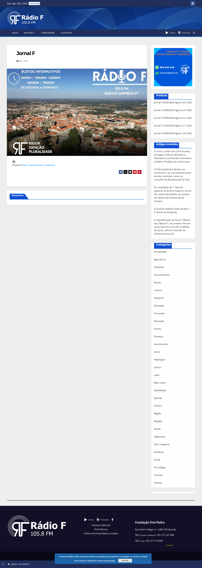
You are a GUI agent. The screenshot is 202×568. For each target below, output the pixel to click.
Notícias (29, 33)
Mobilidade (160, 390)
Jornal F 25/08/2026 (164, 102)
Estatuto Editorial (101, 525)
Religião (158, 421)
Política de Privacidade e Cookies (101, 533)
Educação (159, 321)
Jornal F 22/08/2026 (164, 117)
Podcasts (186, 33)
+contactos (169, 545)
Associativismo (162, 274)
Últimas (158, 482)
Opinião (158, 398)
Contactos (66, 33)
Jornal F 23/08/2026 (164, 110)
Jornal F (25, 53)
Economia (159, 313)
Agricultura (160, 259)
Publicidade (48, 33)
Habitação (159, 359)
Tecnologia (159, 467)
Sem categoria (161, 444)
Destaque (159, 305)
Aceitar (125, 560)
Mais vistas (160, 382)
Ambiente (159, 267)
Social (157, 459)
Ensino (157, 328)
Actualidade (160, 251)
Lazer (157, 375)
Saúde (157, 428)
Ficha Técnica (101, 529)
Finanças (158, 336)
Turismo (158, 475)
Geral (157, 351)
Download (49, 165)
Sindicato (159, 452)
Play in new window (32, 165)
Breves (157, 282)
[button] (194, 33)
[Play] (14, 161)
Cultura (158, 290)
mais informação (109, 561)
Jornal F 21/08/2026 (164, 125)
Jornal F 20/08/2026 (164, 133)
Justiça (157, 367)
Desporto (159, 297)
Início (15, 33)
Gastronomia (161, 344)
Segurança (159, 436)
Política (158, 405)
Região (157, 413)
